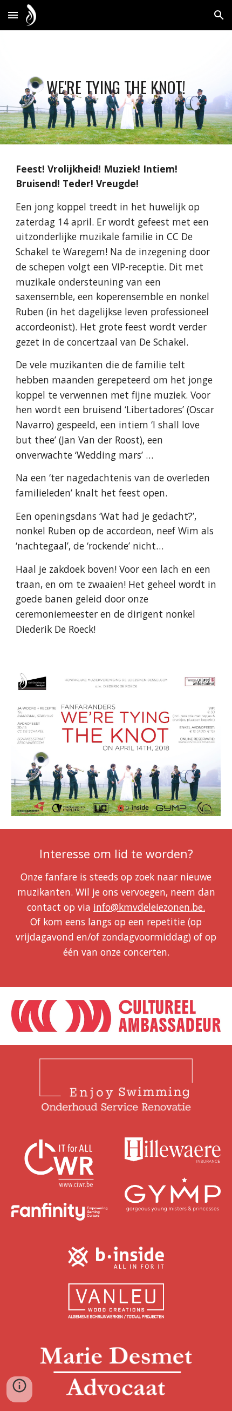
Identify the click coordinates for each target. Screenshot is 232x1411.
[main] (116, 87)
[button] (13, 15)
